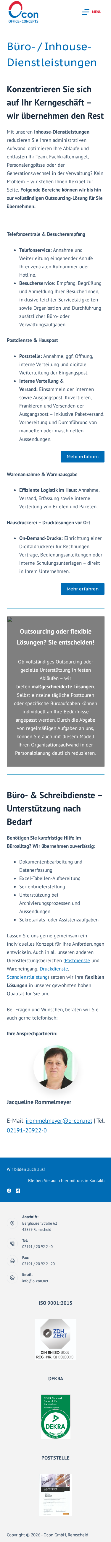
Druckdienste (54, 968)
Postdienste (77, 960)
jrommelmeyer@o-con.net (59, 1120)
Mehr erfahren (83, 456)
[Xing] (18, 1191)
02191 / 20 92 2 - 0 (37, 1246)
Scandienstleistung (27, 977)
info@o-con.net (35, 1280)
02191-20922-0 (27, 1130)
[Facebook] (9, 1191)
